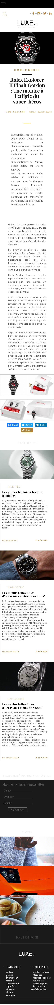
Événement (12, 978)
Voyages (10, 995)
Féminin (10, 981)
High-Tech (11, 986)
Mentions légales (42, 978)
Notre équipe (40, 984)
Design (9, 975)
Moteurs (10, 992)
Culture (9, 972)
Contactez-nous (41, 972)
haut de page (27, 937)
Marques (37, 975)
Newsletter (38, 981)
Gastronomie (12, 984)
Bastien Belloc (45, 112)
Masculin (10, 989)
